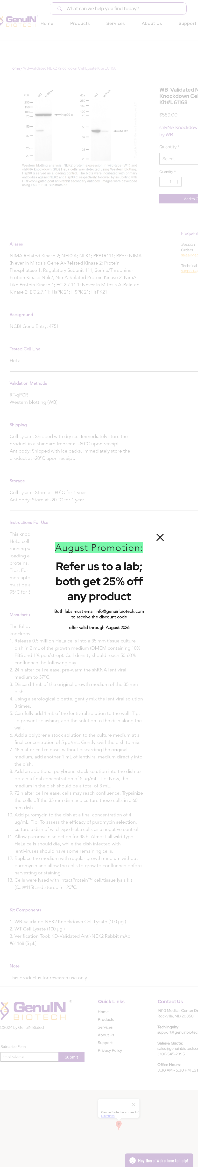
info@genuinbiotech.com (120, 611)
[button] (160, 537)
